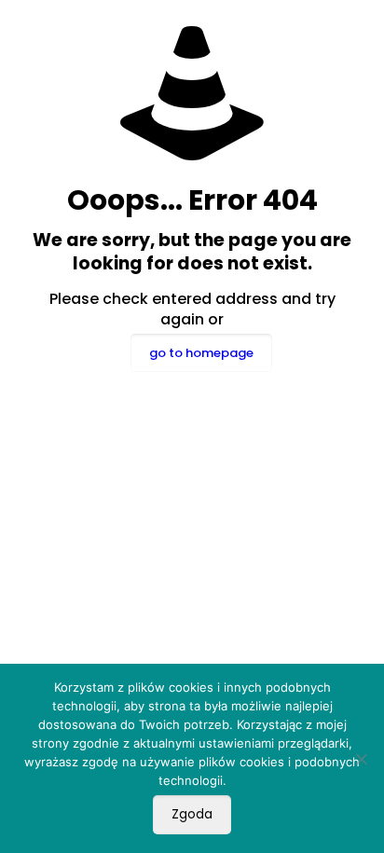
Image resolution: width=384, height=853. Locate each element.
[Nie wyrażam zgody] (360, 759)
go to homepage (201, 353)
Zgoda (192, 814)
